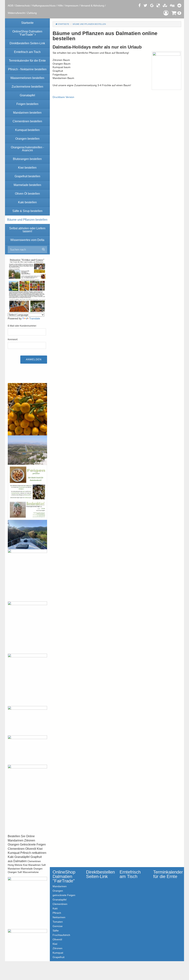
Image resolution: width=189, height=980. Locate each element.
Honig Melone (15, 865)
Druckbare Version (63, 97)
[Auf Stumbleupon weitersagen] (165, 5)
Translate (34, 318)
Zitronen (57, 948)
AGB (10, 5)
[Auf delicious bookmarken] (158, 5)
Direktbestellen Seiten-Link (100, 874)
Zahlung (32, 12)
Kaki (55, 908)
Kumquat (58, 952)
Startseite (63, 24)
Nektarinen (59, 917)
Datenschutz (22, 5)
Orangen (37, 868)
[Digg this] (172, 5)
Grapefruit (58, 957)
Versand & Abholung (92, 5)
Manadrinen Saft (37, 865)
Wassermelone (31, 872)
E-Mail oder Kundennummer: (22, 326)
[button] (166, 13)
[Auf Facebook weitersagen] (139, 5)
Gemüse (58, 926)
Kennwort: (13, 339)
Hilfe (60, 5)
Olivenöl (57, 939)
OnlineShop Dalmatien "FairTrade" (64, 876)
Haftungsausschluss (44, 5)
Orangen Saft (15, 872)
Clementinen (34, 861)
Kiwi (25, 865)
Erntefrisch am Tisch (130, 874)
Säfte (56, 930)
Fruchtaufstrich (61, 935)
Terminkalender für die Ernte (167, 874)
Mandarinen (14, 868)
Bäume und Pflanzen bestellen (89, 24)
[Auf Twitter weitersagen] (145, 5)
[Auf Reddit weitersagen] (179, 5)
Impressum (71, 5)
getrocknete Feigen (64, 895)
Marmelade (27, 868)
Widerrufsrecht (16, 12)
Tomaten (58, 921)
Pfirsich (57, 912)
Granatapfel (59, 899)
